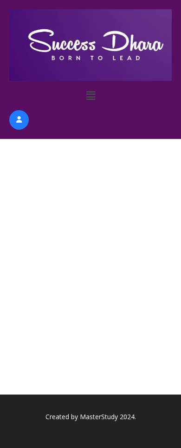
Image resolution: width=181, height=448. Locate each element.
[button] (90, 95)
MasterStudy (99, 416)
